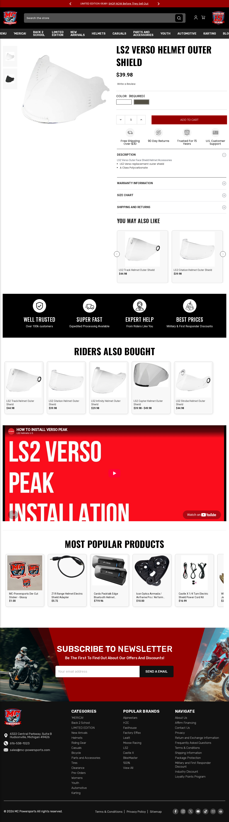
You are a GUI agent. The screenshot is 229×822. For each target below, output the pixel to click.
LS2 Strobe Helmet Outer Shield (190, 403)
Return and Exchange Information (197, 738)
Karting (209, 33)
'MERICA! (20, 33)
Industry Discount (186, 771)
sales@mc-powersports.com (30, 750)
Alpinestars (130, 717)
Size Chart (125, 195)
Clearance (77, 768)
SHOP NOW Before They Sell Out (128, 3)
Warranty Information (135, 183)
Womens (77, 778)
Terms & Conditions (187, 748)
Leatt (126, 738)
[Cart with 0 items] (203, 18)
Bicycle (76, 753)
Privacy (180, 733)
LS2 (125, 748)
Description (126, 154)
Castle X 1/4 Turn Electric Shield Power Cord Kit (193, 595)
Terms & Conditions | (110, 811)
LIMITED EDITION (58, 33)
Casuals (119, 33)
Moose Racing (132, 743)
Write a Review (126, 84)
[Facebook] (175, 811)
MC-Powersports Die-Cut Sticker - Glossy (23, 595)
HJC (126, 722)
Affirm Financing (185, 722)
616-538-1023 (20, 743)
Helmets (99, 33)
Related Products (171, 221)
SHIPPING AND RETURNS (133, 207)
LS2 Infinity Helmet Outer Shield (106, 403)
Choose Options (142, 252)
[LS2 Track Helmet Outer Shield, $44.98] (142, 263)
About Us (181, 717)
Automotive (186, 33)
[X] (190, 811)
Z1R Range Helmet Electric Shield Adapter (67, 595)
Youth (165, 33)
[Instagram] (183, 811)
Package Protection (188, 758)
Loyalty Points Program (190, 776)
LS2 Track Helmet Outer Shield (137, 270)
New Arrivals (77, 33)
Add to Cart (109, 576)
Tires (74, 763)
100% (126, 763)
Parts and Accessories (143, 33)
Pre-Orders (78, 773)
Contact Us (182, 727)
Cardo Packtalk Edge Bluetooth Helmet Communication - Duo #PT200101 (106, 595)
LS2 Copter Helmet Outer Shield (148, 403)
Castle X (128, 753)
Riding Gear (78, 743)
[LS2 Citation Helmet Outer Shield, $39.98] (197, 263)
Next (157, 4)
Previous (72, 4)
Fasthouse (130, 727)
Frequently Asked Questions (193, 743)
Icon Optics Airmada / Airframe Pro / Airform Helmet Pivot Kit (149, 595)
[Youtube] (198, 811)
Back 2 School (39, 33)
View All (128, 768)
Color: (130, 96)
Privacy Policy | (138, 811)
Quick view (142, 246)
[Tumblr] (205, 811)
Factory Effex (132, 733)
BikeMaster (130, 758)
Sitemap (156, 811)
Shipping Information (188, 753)
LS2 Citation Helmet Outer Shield (193, 270)
